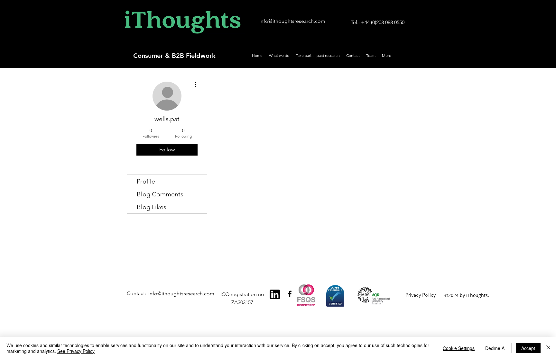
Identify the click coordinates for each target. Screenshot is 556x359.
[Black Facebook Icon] (289, 294)
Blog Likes (151, 207)
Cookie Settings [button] (459, 348)
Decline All (495, 348)
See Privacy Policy (76, 351)
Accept (528, 348)
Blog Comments (160, 194)
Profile (146, 181)
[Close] (548, 348)
